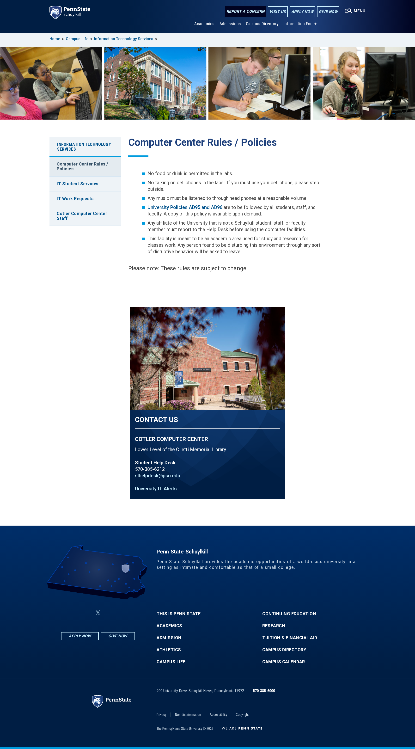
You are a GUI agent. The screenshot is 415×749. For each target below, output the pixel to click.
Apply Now (302, 11)
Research (273, 625)
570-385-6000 (264, 690)
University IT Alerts (156, 488)
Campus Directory (262, 23)
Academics (204, 23)
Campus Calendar (283, 661)
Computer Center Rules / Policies (82, 166)
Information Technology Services (123, 39)
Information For (298, 23)
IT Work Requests (75, 198)
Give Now (328, 11)
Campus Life (77, 39)
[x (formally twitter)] (98, 613)
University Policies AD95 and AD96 (184, 207)
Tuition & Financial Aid (289, 637)
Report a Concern (245, 11)
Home (54, 39)
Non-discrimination (188, 715)
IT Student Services (77, 183)
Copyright (242, 715)
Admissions (230, 23)
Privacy (161, 715)
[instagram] (122, 613)
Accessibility (218, 715)
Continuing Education (289, 613)
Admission (169, 637)
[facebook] (74, 613)
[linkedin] (86, 613)
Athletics (169, 649)
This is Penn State (179, 613)
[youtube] (109, 613)
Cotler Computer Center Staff (82, 216)
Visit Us (277, 11)
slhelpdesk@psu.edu (157, 476)
